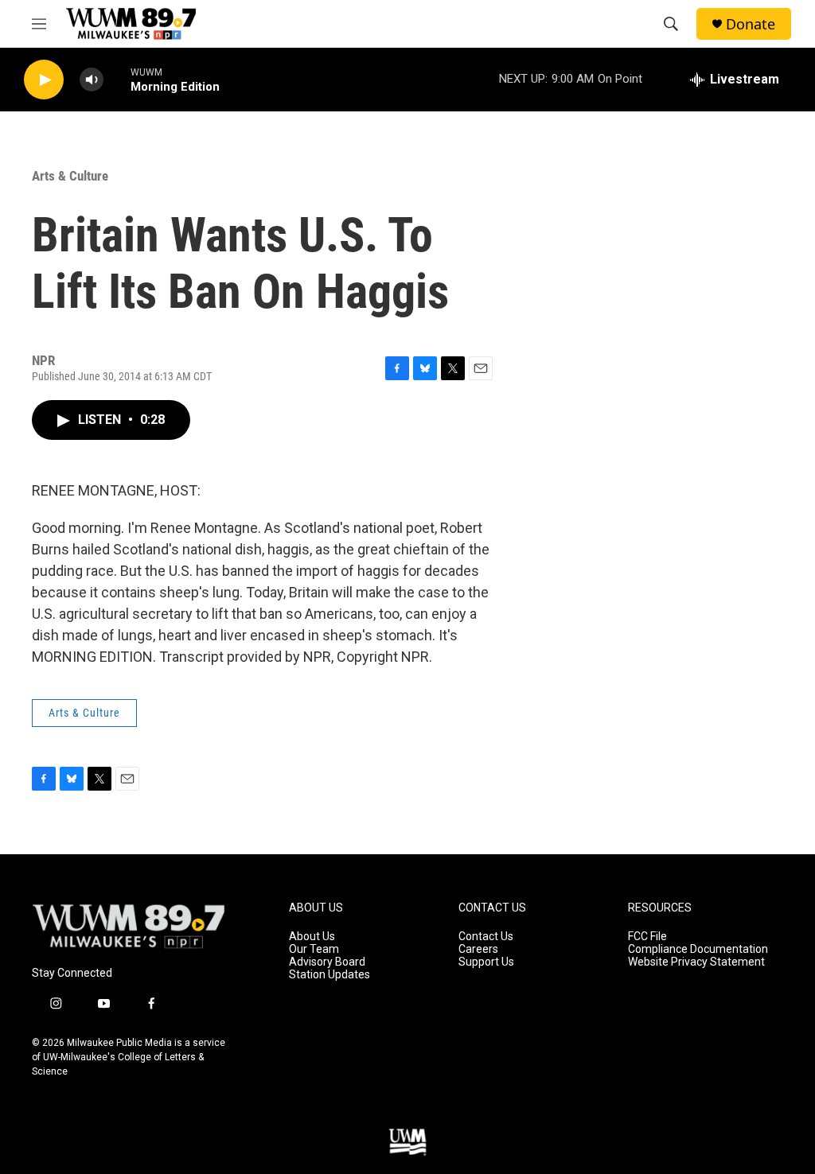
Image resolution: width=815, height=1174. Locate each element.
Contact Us (485, 937)
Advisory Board (327, 962)
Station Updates (329, 975)
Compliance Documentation (698, 949)
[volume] (91, 80)
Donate (750, 24)
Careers (478, 949)
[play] (44, 80)
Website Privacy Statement (696, 962)
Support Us (486, 962)
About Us (312, 937)
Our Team (314, 949)
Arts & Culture (70, 176)
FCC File (647, 937)
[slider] (117, 79)
